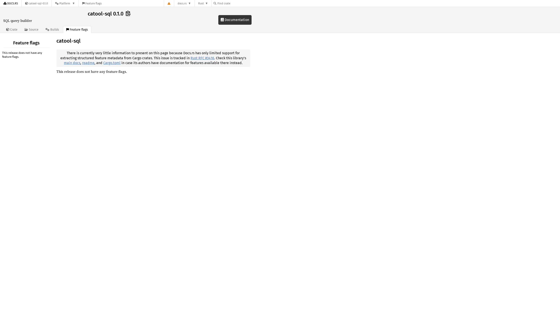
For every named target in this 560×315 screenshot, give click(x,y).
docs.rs (182, 3)
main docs (72, 63)
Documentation (236, 20)
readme (88, 63)
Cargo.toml (112, 63)
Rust (201, 3)
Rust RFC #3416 (202, 58)
